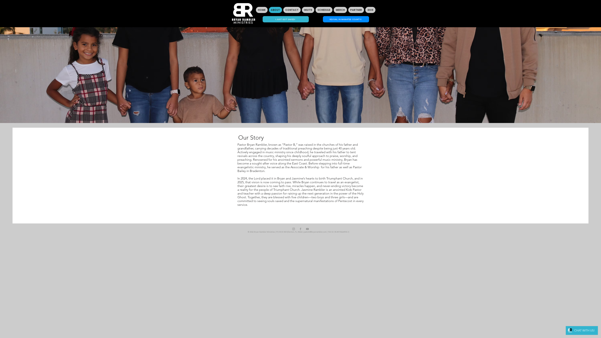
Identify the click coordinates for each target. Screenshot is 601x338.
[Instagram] (293, 229)
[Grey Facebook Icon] (300, 229)
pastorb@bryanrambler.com (315, 232)
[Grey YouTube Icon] (307, 229)
